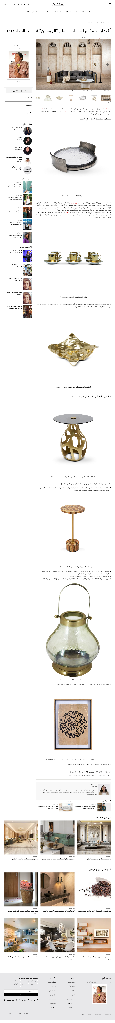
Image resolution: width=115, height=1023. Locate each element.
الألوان (64, 111)
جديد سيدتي (27, 178)
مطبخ (33, 12)
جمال (77, 12)
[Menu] (110, 4)
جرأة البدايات (29, 113)
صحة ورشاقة (69, 12)
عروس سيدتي (71, 999)
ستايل (73, 990)
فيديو (25, 12)
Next (39, 64)
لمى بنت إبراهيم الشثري (17, 130)
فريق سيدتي (53, 995)
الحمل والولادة (19, 183)
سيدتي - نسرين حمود (97, 38)
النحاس (67, 212)
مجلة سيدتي (53, 978)
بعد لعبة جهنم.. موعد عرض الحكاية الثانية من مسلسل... (14, 307)
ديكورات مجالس (76, 776)
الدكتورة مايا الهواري (17, 149)
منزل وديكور (108, 38)
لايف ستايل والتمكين (32, 981)
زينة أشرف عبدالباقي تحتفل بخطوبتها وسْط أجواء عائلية (15, 211)
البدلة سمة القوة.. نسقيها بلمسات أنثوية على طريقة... (15, 252)
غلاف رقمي (53, 1003)
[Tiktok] (18, 4)
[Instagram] (15, 4)
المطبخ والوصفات (15, 984)
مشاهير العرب (19, 208)
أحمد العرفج (19, 161)
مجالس (69, 776)
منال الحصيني (19, 169)
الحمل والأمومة (16, 987)
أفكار (41, 109)
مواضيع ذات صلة (103, 818)
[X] (21, 4)
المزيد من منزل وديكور (100, 870)
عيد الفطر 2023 (86, 776)
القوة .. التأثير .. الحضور (27, 98)
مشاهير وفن (33, 984)
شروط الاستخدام (108, 1014)
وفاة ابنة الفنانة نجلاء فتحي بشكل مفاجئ (15, 280)
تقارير (73, 995)
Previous (107, 64)
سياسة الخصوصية (98, 1014)
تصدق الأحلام (29, 105)
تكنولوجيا (20, 220)
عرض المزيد (57, 966)
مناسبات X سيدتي (52, 982)
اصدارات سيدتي (70, 1003)
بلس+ (41, 12)
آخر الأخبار (53, 1007)
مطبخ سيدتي (71, 982)
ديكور (106, 109)
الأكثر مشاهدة (26, 247)
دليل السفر (72, 1007)
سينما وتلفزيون (19, 195)
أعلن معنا (89, 1014)
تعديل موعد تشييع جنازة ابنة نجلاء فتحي (14, 293)
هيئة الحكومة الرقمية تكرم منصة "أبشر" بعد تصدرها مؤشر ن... (14, 223)
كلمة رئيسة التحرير (20, 90)
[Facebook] (11, 4)
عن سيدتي (53, 986)
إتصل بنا (82, 1014)
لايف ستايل (49, 12)
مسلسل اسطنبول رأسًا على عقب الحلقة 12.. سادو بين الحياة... (15, 198)
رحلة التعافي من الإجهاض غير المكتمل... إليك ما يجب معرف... (14, 186)
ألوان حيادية (74, 203)
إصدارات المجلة (18, 45)
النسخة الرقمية (18, 82)
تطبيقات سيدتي (52, 999)
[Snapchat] (24, 4)
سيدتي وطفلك (59, 12)
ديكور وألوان (94, 776)
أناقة (83, 12)
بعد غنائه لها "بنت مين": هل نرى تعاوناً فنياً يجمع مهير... (15, 236)
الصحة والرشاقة (16, 981)
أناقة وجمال (24, 984)
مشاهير (89, 12)
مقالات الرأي (27, 124)
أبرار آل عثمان (19, 140)
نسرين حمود (93, 785)
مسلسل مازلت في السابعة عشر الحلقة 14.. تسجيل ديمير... (14, 266)
